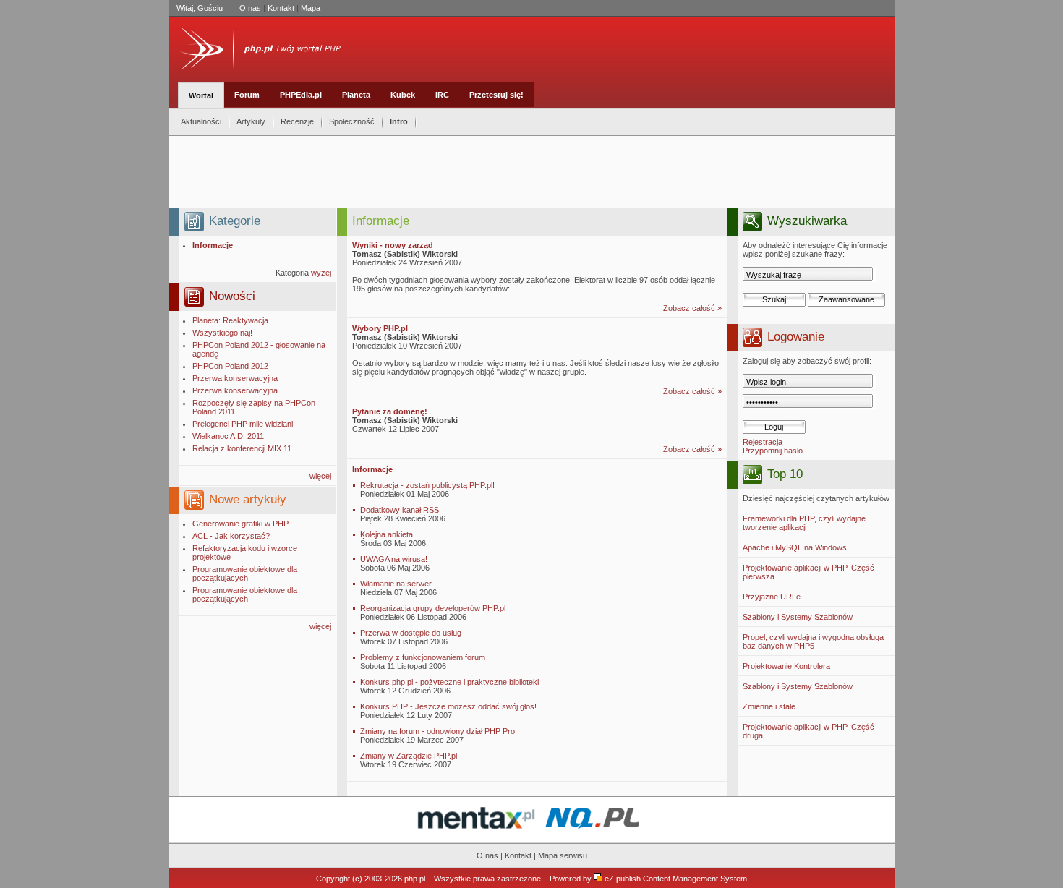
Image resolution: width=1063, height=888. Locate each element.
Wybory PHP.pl (380, 328)
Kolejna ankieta (386, 534)
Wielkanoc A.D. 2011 (228, 436)
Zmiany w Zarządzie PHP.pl (408, 755)
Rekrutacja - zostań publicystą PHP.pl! (427, 485)
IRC (442, 94)
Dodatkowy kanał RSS (399, 509)
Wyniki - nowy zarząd (392, 245)
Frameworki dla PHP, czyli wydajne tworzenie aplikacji (804, 522)
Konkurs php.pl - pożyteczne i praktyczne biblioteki (449, 682)
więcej (320, 475)
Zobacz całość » (692, 308)
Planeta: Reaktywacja (230, 320)
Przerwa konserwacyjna (235, 378)
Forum (247, 94)
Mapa (310, 8)
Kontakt (281, 8)
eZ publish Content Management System (676, 878)
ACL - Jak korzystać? (231, 535)
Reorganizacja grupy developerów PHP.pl (432, 608)
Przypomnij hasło (773, 450)
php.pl (414, 878)
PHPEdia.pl (301, 94)
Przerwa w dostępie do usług (410, 632)
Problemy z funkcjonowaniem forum (422, 657)
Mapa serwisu (562, 855)
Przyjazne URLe (772, 596)
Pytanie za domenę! (389, 411)
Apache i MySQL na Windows (795, 547)
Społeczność (352, 121)
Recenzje (297, 121)
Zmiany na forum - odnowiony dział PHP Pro (437, 731)
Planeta (356, 94)
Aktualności (201, 121)
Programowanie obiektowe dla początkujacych (244, 573)
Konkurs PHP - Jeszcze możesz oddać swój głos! (448, 706)
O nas (250, 8)
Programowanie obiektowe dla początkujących (244, 594)
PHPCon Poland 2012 (230, 366)
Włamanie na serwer (396, 583)
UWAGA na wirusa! (393, 559)
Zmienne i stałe (769, 706)
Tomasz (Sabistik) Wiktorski (405, 253)
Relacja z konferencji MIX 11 (241, 448)
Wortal (201, 95)
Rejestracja (762, 441)
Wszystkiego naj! (222, 332)
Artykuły (250, 121)
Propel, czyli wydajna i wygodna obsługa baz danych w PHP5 (813, 641)
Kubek (402, 94)
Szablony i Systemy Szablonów (798, 616)
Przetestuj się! (496, 94)
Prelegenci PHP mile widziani (242, 423)
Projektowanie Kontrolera (786, 666)
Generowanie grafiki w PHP (240, 523)
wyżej (321, 272)
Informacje (372, 469)
